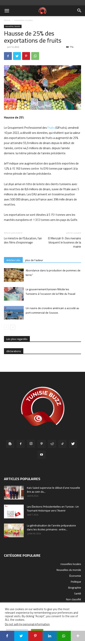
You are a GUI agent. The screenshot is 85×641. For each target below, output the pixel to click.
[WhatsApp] (35, 56)
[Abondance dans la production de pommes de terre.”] (14, 275)
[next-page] (12, 327)
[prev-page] (6, 327)
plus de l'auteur (34, 260)
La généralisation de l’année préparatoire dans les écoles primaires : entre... (51, 527)
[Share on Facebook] (7, 636)
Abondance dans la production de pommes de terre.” (53, 272)
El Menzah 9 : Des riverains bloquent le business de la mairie (64, 242)
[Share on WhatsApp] (64, 636)
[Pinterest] (26, 56)
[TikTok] (62, 444)
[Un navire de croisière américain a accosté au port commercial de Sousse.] (14, 313)
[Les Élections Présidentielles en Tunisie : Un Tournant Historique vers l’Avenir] (14, 511)
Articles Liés (13, 260)
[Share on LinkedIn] (49, 636)
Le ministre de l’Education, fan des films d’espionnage (23, 240)
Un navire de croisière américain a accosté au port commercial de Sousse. (52, 310)
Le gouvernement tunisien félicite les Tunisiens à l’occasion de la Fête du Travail (50, 291)
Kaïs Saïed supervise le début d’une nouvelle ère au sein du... (53, 489)
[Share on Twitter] (21, 636)
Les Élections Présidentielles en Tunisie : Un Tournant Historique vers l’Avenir (53, 508)
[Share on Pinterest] (35, 636)
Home (7, 20)
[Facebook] (8, 56)
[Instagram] (31, 444)
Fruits (51, 127)
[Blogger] (10, 444)
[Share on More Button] (78, 636)
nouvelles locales (23, 20)
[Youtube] (41, 455)
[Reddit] (52, 444)
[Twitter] (17, 56)
